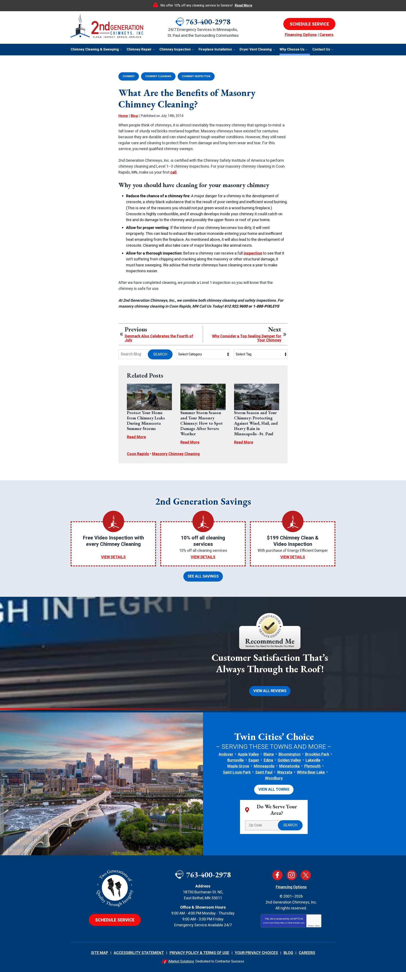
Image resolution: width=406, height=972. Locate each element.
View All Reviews (269, 691)
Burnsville (235, 760)
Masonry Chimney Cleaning (176, 454)
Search (160, 354)
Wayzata (284, 772)
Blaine (268, 754)
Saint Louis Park (237, 772)
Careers (326, 35)
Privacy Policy (279, 923)
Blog (134, 115)
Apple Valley (248, 754)
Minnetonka (289, 766)
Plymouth (312, 766)
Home (123, 115)
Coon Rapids (138, 454)
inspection (253, 253)
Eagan (253, 760)
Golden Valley (289, 760)
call (173, 172)
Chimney (129, 76)
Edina (268, 760)
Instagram (292, 875)
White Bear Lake (311, 772)
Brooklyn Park (317, 754)
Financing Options (301, 35)
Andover (226, 754)
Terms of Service (294, 923)
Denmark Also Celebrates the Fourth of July (159, 338)
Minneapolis (264, 766)
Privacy (311, 926)
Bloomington (289, 754)
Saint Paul (263, 772)
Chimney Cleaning (158, 76)
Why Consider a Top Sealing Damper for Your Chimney (246, 338)
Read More (243, 5)
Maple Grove (238, 766)
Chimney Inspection (196, 76)
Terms (317, 926)
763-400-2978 (208, 21)
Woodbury (274, 778)
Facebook (277, 875)
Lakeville (313, 760)
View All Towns (273, 789)
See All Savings (203, 576)
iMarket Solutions (181, 961)
